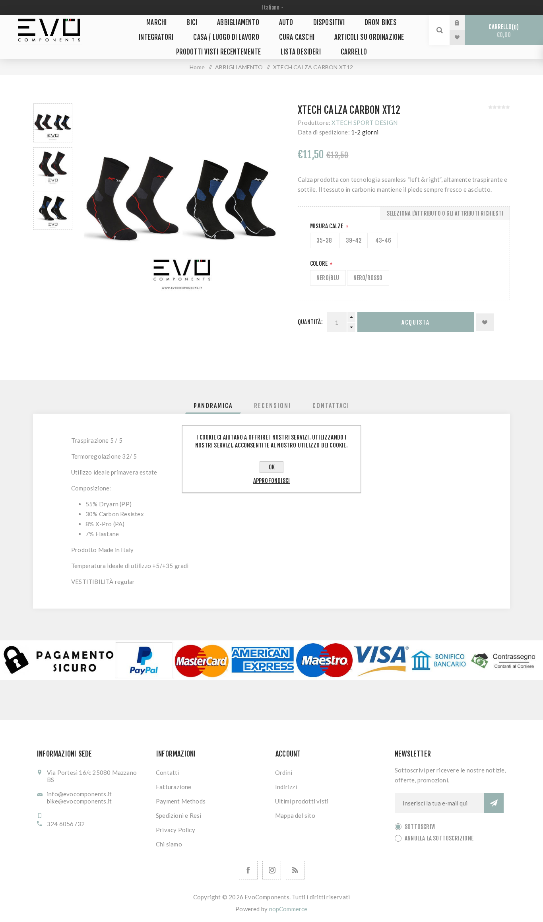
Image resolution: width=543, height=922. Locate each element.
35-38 (324, 240)
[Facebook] (248, 870)
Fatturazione (173, 786)
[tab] (213, 406)
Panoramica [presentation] (213, 406)
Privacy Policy (175, 829)
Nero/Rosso (368, 278)
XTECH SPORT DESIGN (365, 122)
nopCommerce (288, 908)
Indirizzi (286, 786)
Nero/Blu (327, 278)
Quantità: (310, 322)
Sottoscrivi (420, 827)
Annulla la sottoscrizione (439, 838)
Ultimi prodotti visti (301, 801)
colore (319, 263)
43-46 (383, 240)
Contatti (167, 772)
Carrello (502, 31)
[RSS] (295, 870)
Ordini (283, 772)
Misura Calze (327, 226)
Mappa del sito (295, 815)
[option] (53, 123)
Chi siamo (169, 844)
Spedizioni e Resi (178, 815)
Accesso (463, 22)
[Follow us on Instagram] (271, 870)
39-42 (353, 240)
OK (272, 467)
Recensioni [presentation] (272, 406)
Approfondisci (271, 480)
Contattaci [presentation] (330, 406)
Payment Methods (181, 801)
